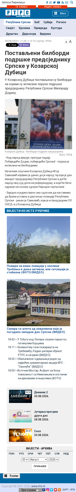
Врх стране (29, 490)
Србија (47, 22)
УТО (21, 453)
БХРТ (65, 489)
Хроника (24, 28)
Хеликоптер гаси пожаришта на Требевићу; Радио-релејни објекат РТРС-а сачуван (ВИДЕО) (35, 351)
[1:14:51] (20, 415)
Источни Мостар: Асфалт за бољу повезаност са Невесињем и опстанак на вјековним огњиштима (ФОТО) (37, 374)
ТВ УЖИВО (21, 6)
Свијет (10, 28)
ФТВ (72, 489)
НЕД (66, 453)
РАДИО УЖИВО (52, 6)
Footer (14, 475)
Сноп (37, 431)
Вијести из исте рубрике (28, 211)
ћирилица (18, 2)
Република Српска (18, 22)
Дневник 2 (41, 392)
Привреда (40, 28)
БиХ (37, 22)
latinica (6, 2)
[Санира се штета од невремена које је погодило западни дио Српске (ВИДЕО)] (38, 300)
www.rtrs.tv (38, 486)
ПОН (11, 453)
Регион (61, 22)
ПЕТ (48, 453)
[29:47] (20, 435)
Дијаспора (29, 33)
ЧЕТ (39, 453)
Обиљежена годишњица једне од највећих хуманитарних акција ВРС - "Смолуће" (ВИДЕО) (36, 362)
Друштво (12, 33)
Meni (62, 13)
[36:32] (20, 396)
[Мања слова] (66, 41)
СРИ (30, 453)
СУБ (57, 453)
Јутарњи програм (46, 411)
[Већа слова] (70, 41)
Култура (56, 28)
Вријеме (45, 33)
